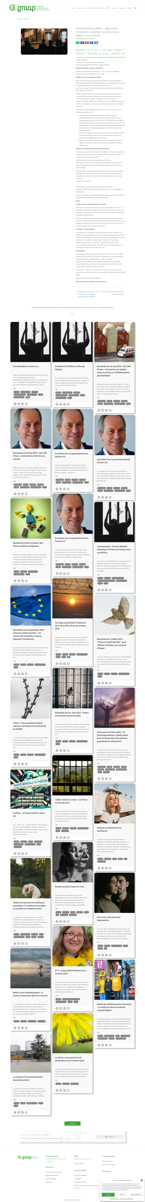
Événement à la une (32, 394)
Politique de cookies (114, 1198)
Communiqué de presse (20, 394)
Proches (34, 936)
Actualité (26, 19)
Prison (27, 397)
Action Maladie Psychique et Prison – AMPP (98, 8)
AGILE (117, 1035)
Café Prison (116, 401)
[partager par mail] (26, 404)
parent (27, 936)
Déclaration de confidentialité (126, 1198)
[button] (141, 1180)
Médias (58, 657)
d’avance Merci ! (101, 281)
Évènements (80, 8)
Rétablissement (32, 1021)
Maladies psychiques (19, 397)
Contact (130, 8)
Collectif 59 (34, 392)
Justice (40, 394)
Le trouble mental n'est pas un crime (106, 580)
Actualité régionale (25, 934)
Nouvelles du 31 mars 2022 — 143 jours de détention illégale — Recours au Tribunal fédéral (88, 294)
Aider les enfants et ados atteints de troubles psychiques (112, 293)
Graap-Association (110, 769)
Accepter (108, 1194)
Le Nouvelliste (90, 232)
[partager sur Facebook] (15, 404)
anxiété (72, 912)
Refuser (122, 1194)
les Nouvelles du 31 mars (98, 71)
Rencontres (106, 772)
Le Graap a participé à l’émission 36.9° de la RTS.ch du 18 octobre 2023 (70, 625)
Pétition (100, 583)
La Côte (23, 1103)
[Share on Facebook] (82, 42)
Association (122, 8)
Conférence (73, 828)
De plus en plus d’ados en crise (69, 886)
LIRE (14, 388)
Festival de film (38, 841)
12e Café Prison (101, 766)
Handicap (111, 1038)
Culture (30, 841)
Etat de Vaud (66, 1083)
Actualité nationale (25, 392)
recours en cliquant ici (111, 110)
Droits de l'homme (33, 571)
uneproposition (86, 163)
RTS (68, 657)
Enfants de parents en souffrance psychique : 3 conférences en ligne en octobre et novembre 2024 (29, 905)
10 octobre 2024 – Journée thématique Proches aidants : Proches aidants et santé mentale (113, 1097)
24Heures (58, 1168)
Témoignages (73, 914)
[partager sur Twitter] (22, 404)
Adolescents (107, 858)
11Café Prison (111, 254)
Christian (81, 88)
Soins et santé (65, 831)
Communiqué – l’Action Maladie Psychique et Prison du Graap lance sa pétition (114, 549)
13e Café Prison (101, 401)
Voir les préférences (136, 1194)
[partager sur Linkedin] (18, 404)
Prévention (126, 1125)
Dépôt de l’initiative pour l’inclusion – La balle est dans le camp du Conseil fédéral (114, 1007)
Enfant (114, 858)
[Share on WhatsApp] (78, 42)
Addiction (107, 945)
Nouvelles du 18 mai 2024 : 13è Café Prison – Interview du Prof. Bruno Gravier (30, 455)
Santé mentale (18, 846)
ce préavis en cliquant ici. (84, 181)
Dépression (79, 912)
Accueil (73, 8)
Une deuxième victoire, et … (26, 366)
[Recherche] (134, 8)
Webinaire (40, 936)
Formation (23, 1021)
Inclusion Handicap (121, 1038)
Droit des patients (108, 403)
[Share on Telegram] (96, 42)
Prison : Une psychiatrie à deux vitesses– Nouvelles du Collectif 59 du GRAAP (29, 725)
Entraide (114, 8)
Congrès (100, 403)
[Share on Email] (87, 42)
